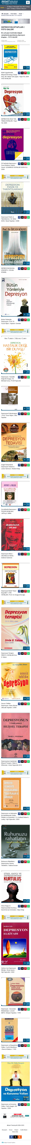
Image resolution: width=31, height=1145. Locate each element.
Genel (20, 13)
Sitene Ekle (15, 1132)
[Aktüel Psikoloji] (9, 2)
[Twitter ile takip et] (15, 1137)
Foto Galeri (14, 13)
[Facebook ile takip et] (11, 1137)
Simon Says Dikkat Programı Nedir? (17, 7)
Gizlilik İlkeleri (23, 1130)
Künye (10, 1130)
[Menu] (27, 2)
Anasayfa (6, 13)
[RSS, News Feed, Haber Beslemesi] (20, 1137)
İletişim (16, 1130)
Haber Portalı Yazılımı (9, 1142)
